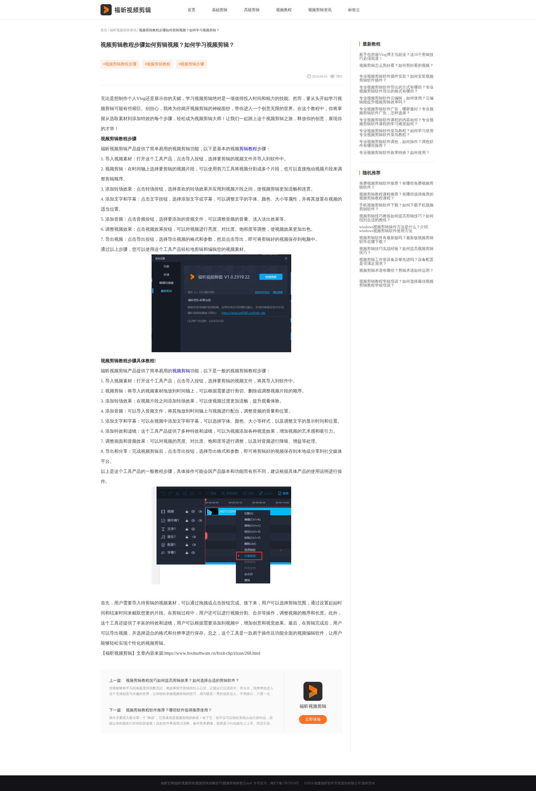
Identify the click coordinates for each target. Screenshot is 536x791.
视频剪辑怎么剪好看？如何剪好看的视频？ (396, 66)
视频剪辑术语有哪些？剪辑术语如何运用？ (396, 271)
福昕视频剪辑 (185, 783)
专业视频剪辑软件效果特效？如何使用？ (394, 153)
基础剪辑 (220, 10)
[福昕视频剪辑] (125, 9)
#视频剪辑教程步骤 (120, 64)
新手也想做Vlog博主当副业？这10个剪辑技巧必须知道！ (396, 55)
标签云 (354, 10)
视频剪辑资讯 (320, 10)
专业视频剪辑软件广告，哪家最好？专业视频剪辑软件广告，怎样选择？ (396, 109)
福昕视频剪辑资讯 (123, 30)
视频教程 (284, 10)
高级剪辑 (252, 10)
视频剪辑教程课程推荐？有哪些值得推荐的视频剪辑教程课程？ (396, 194)
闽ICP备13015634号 (284, 783)
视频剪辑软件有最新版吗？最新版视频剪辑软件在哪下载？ (396, 238)
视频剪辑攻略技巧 (208, 783)
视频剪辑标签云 (234, 783)
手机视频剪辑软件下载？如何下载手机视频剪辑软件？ (396, 205)
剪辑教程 (248, 148)
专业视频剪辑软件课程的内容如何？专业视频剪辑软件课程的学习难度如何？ (396, 120)
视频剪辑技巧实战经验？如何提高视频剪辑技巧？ (396, 249)
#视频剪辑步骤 (191, 64)
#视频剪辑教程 (157, 64)
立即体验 (313, 719)
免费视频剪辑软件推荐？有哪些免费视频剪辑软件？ (396, 184)
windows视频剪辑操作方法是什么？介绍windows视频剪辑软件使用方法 (393, 227)
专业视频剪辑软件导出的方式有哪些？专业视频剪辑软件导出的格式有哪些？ (396, 87)
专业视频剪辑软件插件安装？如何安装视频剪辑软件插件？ (396, 77)
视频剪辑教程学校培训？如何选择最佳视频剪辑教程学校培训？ (396, 282)
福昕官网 (167, 783)
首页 (191, 10)
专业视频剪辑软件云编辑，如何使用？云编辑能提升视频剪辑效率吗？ (396, 98)
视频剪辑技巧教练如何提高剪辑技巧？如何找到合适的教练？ (396, 216)
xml (249, 783)
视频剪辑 (181, 370)
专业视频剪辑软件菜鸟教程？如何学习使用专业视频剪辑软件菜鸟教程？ (396, 131)
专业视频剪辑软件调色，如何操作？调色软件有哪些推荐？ (396, 142)
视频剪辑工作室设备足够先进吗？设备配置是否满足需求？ (396, 260)
